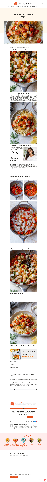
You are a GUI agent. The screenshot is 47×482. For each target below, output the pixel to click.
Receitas (21, 6)
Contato (37, 6)
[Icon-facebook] (40, 1)
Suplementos (26, 6)
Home (8, 6)
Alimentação (12, 6)
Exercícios (17, 6)
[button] (42, 3)
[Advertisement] (23, 396)
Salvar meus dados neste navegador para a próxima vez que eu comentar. (20, 474)
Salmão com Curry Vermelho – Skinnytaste (39, 444)
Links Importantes (32, 6)
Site (10, 471)
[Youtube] (41, 1)
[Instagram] (42, 1)
